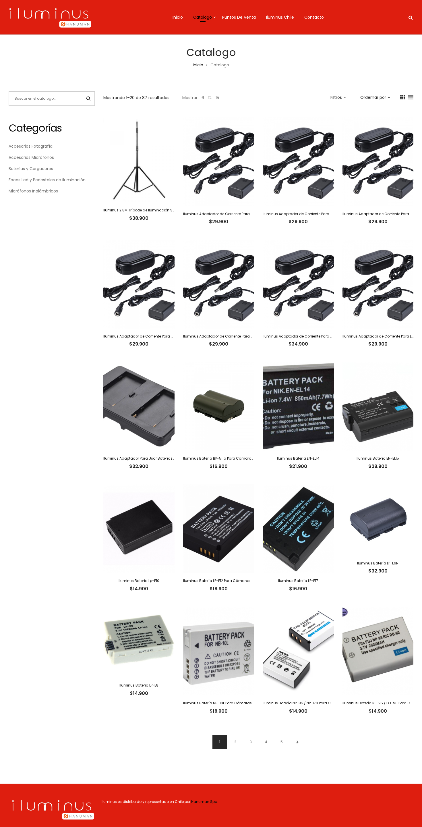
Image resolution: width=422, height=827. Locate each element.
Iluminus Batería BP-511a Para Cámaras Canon (225, 458)
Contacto (314, 17)
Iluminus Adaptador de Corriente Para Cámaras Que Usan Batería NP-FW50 (329, 336)
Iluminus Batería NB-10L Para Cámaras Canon (224, 703)
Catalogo (202, 17)
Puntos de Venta (239, 17)
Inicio (178, 17)
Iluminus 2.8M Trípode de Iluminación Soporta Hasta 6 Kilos (155, 210)
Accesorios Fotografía (31, 146)
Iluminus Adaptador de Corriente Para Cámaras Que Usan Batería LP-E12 (326, 213)
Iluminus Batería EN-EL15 (378, 458)
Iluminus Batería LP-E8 (138, 685)
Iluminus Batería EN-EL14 (298, 458)
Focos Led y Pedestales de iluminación (47, 180)
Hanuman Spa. (205, 801)
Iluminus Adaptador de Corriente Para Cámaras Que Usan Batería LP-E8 (246, 336)
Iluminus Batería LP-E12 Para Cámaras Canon (223, 580)
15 (217, 98)
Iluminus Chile (280, 17)
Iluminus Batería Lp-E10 (139, 580)
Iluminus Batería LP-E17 (298, 580)
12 (210, 98)
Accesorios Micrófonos (31, 157)
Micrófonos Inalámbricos (33, 191)
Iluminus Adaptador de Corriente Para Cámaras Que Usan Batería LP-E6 (166, 336)
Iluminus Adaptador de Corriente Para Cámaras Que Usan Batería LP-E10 (247, 213)
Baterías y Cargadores (31, 168)
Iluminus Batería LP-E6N (377, 563)
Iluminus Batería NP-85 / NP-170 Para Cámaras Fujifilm (311, 703)
